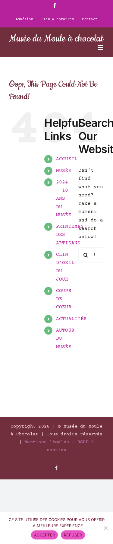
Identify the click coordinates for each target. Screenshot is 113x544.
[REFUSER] (105, 528)
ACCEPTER (44, 535)
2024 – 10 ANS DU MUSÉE (63, 199)
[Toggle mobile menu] (101, 47)
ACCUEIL (67, 159)
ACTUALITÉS (71, 319)
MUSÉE (63, 170)
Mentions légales (46, 442)
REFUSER (73, 535)
